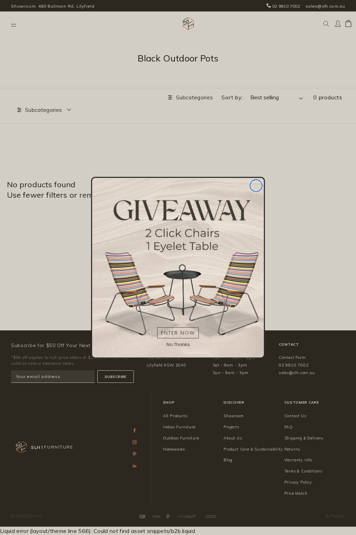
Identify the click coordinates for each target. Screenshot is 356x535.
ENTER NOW (178, 332)
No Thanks (178, 344)
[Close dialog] (256, 186)
